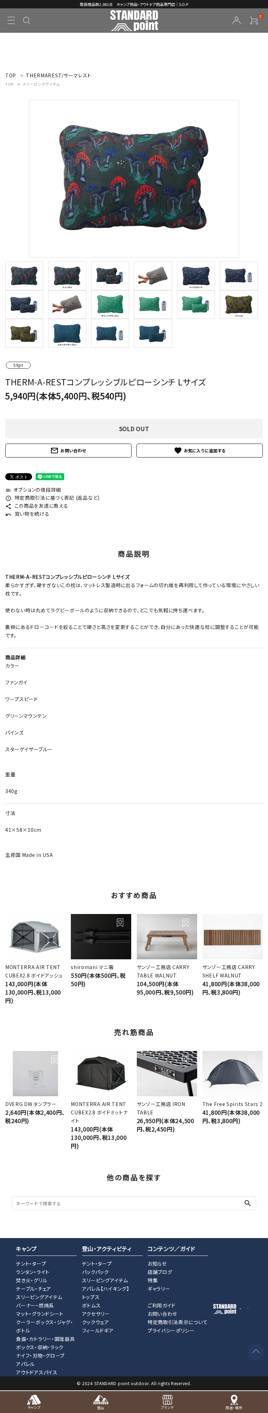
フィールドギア (98, 1330)
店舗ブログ (160, 1271)
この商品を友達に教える (36, 505)
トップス (91, 1296)
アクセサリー (96, 1313)
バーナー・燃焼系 (35, 1305)
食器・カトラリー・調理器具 (45, 1338)
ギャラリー (159, 1288)
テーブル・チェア (33, 1288)
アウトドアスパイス (36, 1372)
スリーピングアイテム (41, 84)
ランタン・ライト (33, 1271)
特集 (153, 1280)
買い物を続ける (27, 513)
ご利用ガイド (162, 1305)
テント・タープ (31, 1263)
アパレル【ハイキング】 (105, 1288)
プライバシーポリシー (171, 1330)
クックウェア (95, 1322)
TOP (9, 84)
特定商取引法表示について (178, 1322)
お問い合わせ (68, 450)
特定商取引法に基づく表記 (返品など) (52, 497)
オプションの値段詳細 (33, 489)
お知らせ (157, 1263)
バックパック (95, 1271)
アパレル (25, 1363)
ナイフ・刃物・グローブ (40, 1355)
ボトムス (91, 1305)
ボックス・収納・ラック (40, 1347)
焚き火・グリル (31, 1280)
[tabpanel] (134, 179)
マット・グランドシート (40, 1313)
